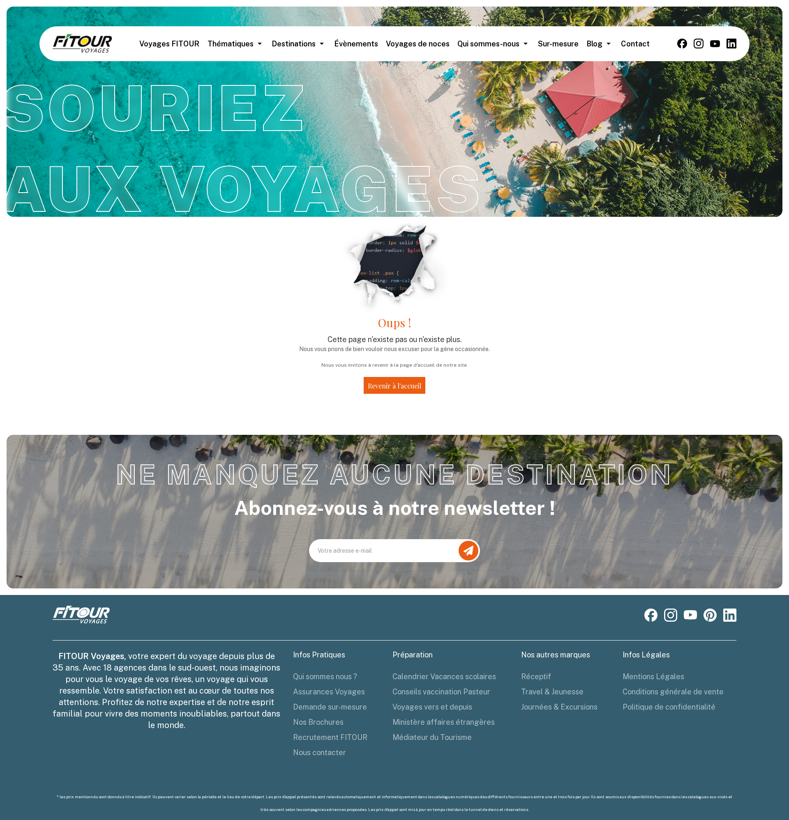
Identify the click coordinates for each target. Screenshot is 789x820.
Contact (635, 43)
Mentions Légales (653, 676)
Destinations (294, 43)
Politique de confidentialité (669, 707)
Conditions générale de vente (673, 691)
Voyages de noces (418, 43)
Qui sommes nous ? (325, 676)
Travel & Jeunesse (552, 691)
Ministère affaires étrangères (443, 722)
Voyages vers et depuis (432, 707)
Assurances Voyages (329, 691)
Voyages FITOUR (169, 43)
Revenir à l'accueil (394, 385)
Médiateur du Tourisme (432, 737)
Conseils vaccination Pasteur (441, 691)
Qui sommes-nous (488, 43)
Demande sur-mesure (330, 707)
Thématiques (231, 43)
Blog (594, 43)
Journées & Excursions (559, 707)
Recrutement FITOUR (330, 737)
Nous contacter (319, 752)
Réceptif (536, 676)
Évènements (356, 43)
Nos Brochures (318, 722)
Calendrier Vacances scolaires (444, 676)
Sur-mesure (558, 43)
